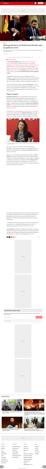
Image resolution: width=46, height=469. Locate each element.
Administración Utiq (28, 464)
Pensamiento (4, 453)
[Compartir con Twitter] (9, 237)
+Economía (3, 457)
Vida (2, 450)
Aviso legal (26, 448)
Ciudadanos (14, 146)
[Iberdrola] (28, 6)
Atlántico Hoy (15, 453)
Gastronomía (4, 459)
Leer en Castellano (3, 4)
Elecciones (23, 57)
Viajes (2, 455)
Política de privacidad (28, 453)
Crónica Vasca (15, 448)
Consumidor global (16, 455)
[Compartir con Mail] (13, 237)
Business (3, 448)
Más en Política (5, 396)
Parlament (10, 57)
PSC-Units (13, 111)
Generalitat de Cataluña (17, 57)
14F (32, 57)
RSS (24, 452)
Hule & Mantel (15, 457)
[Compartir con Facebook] (7, 237)
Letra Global (15, 452)
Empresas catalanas (28, 457)
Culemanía (14, 450)
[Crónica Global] (19, 3)
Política (4, 43)
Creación (3, 452)
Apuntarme (39, 317)
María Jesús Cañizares (12, 59)
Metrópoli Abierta (16, 446)
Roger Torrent (28, 57)
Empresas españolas (28, 459)
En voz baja (3, 462)
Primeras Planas (4, 461)
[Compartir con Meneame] (11, 237)
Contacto (26, 450)
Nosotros (26, 446)
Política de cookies (28, 455)
